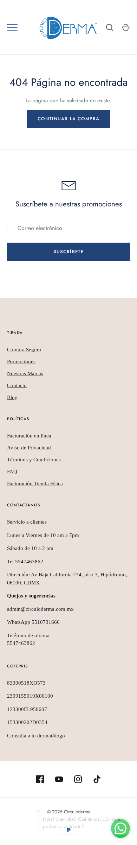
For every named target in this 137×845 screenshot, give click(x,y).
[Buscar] (109, 27)
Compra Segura (24, 349)
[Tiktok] (97, 779)
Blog (12, 397)
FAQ (12, 471)
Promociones (21, 361)
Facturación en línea (29, 435)
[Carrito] (125, 27)
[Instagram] (78, 779)
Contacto (17, 385)
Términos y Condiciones (34, 459)
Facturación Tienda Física (35, 483)
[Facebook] (40, 779)
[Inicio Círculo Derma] (68, 27)
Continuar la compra (68, 118)
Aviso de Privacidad (29, 447)
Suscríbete (68, 251)
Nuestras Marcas (25, 373)
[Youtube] (59, 779)
